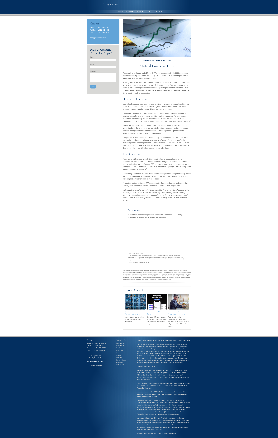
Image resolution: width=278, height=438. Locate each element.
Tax (117, 353)
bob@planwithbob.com (98, 38)
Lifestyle (119, 357)
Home (120, 11)
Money (118, 355)
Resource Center (134, 11)
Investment (120, 345)
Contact (158, 11)
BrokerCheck (185, 340)
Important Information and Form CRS (149, 433)
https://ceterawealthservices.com (168, 414)
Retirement (120, 343)
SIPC (185, 373)
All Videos (119, 362)
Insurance (119, 350)
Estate (118, 348)
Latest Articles (121, 360)
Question (93, 71)
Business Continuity (170, 433)
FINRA (180, 373)
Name (92, 57)
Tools (148, 11)
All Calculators (121, 365)
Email (92, 64)
